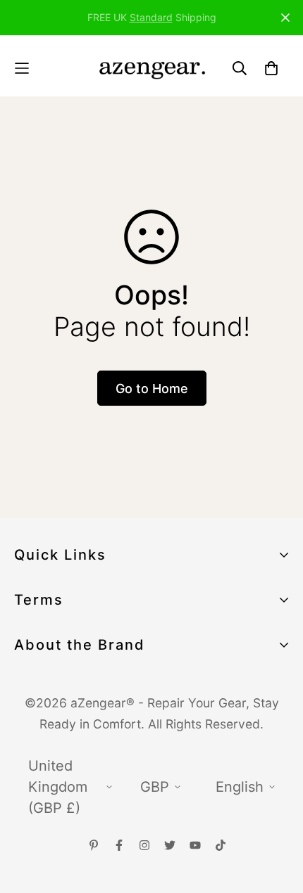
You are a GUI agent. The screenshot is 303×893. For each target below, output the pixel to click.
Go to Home (152, 388)
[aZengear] (151, 68)
